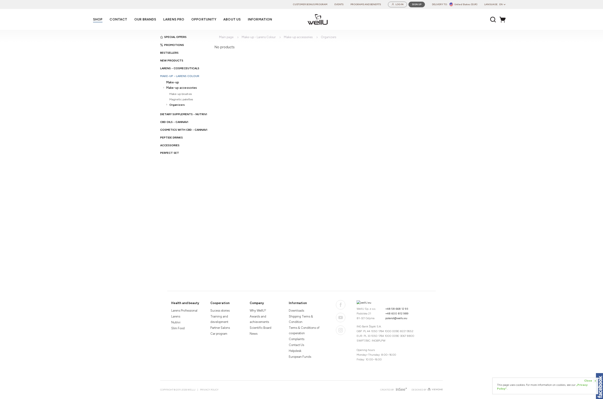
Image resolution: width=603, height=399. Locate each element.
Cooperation (220, 303)
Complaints (296, 339)
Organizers (177, 104)
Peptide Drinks (171, 137)
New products (171, 60)
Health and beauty (185, 303)
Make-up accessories (181, 88)
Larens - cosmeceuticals (179, 68)
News (253, 333)
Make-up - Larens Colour (179, 76)
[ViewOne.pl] (435, 390)
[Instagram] (340, 330)
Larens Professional (184, 310)
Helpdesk (295, 351)
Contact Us (296, 345)
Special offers (175, 37)
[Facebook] (340, 304)
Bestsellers (169, 52)
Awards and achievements (259, 319)
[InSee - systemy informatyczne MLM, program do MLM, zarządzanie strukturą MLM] (400, 390)
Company (257, 303)
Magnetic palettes (181, 99)
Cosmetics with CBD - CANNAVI (183, 129)
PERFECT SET (169, 153)
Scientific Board (260, 328)
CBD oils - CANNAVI (174, 122)
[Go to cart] (504, 19)
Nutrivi (175, 322)
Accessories (169, 145)
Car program (218, 333)
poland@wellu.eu (396, 318)
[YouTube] (340, 317)
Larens (175, 316)
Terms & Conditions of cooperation (304, 330)
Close (590, 380)
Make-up (172, 82)
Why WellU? (258, 310)
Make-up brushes (180, 93)
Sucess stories (220, 310)
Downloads (296, 310)
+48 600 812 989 (396, 313)
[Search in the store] (493, 19)
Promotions (174, 45)
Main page (226, 37)
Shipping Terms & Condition (301, 319)
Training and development (219, 319)
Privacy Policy (209, 389)
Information (298, 303)
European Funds (300, 356)
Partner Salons (220, 328)
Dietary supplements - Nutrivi (183, 114)
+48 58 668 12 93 (396, 308)
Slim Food (178, 328)
